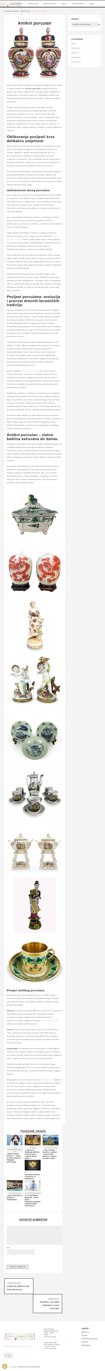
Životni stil (25, 11)
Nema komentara (41, 19)
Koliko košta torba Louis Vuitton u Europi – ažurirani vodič (51, 1344)
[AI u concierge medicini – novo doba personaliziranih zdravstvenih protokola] (33, 1186)
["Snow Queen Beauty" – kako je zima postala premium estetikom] (15, 1140)
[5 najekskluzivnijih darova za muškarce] (33, 1170)
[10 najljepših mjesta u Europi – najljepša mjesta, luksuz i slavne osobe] (51, 1140)
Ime (8, 1248)
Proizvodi (33, 4)
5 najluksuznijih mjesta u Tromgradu (14, 1197)
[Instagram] (10, 1355)
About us (85, 1332)
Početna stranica (11, 11)
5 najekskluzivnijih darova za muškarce (32, 1175)
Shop (91, 4)
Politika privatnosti (90, 1338)
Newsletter (86, 1345)
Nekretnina (78, 4)
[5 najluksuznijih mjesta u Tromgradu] (15, 1186)
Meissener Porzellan (49, 1020)
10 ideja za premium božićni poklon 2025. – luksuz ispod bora (32, 1154)
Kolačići (85, 1342)
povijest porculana (31, 371)
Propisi (85, 1335)
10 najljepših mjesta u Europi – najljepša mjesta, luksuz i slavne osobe (50, 1154)
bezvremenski (48, 1080)
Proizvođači (50, 4)
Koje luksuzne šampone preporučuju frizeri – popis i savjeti (51, 1331)
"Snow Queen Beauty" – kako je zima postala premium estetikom (14, 1158)
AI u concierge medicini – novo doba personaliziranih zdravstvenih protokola (33, 1200)
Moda (64, 4)
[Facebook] (6, 1355)
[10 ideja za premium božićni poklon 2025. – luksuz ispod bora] (33, 1140)
